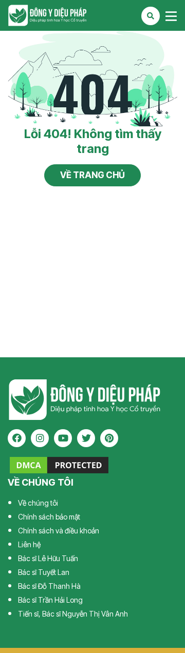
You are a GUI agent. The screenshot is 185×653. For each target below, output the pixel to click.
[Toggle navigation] (171, 16)
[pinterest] (109, 438)
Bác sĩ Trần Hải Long (50, 600)
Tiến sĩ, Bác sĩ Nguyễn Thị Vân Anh (73, 613)
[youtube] (63, 438)
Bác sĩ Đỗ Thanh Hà (49, 586)
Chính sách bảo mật (49, 516)
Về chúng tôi (38, 502)
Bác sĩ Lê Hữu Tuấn (48, 558)
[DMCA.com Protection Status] (59, 464)
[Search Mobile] (150, 16)
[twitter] (86, 438)
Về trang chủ (92, 175)
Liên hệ (29, 544)
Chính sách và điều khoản (58, 530)
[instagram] (40, 438)
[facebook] (17, 438)
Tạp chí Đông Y (92, 15)
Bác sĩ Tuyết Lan (43, 572)
